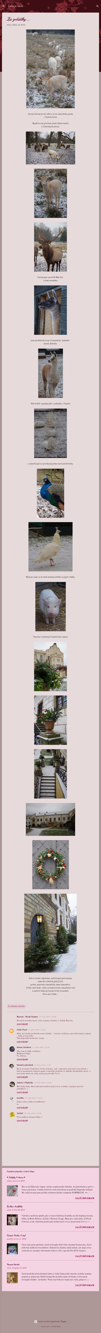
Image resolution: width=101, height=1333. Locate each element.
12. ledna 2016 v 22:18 (41, 1047)
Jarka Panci (22, 1030)
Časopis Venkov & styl (16, 1235)
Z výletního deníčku (16, 1006)
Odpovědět (22, 1024)
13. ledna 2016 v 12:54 (33, 1098)
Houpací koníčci (13, 1264)
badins (58, 1326)
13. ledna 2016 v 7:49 (42, 1065)
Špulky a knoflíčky (15, 1206)
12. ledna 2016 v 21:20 (36, 1030)
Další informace (84, 1198)
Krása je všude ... (17, 6)
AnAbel (20, 1113)
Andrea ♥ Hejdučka (25, 1083)
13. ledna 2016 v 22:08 (32, 1113)
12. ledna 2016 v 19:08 (47, 1017)
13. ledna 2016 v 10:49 (42, 1083)
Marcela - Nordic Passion (27, 1017)
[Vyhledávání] (97, 6)
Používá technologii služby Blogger (52, 1322)
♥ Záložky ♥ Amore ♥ (16, 1177)
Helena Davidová (24, 1047)
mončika (20, 1098)
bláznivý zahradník (25, 1065)
